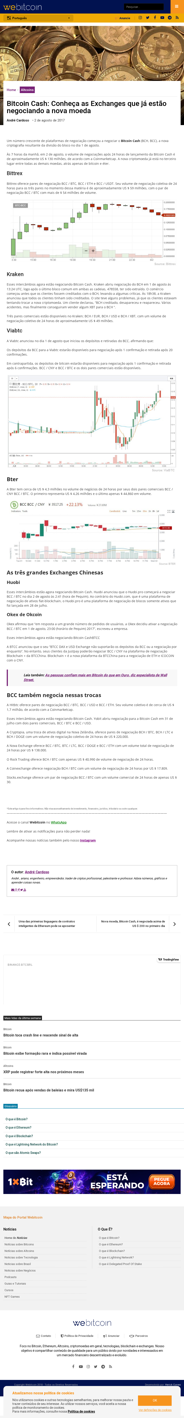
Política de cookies (81, 1411)
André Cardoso (37, 872)
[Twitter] (147, 18)
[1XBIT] (92, 1182)
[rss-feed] (177, 18)
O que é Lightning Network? (116, 1257)
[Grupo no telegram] (169, 18)
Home (12, 89)
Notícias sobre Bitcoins (19, 1244)
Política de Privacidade (78, 1336)
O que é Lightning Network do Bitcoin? (32, 1144)
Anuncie (124, 18)
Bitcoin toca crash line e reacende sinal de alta (40, 1036)
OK (155, 1400)
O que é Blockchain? (19, 1136)
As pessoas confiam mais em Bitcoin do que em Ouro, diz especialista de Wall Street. (95, 678)
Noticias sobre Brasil (17, 1264)
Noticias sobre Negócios (20, 1270)
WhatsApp (59, 822)
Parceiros (141, 1336)
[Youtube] (162, 18)
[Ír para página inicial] (61, 7)
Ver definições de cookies (155, 1410)
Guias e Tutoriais (15, 1283)
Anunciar (113, 1336)
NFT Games (12, 1296)
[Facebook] (155, 18)
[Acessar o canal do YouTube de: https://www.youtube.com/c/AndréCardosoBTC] (25, 890)
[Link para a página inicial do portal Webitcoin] (92, 1322)
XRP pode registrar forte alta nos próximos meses (43, 1072)
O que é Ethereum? (18, 1127)
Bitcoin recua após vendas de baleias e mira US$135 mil (48, 1091)
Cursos (8, 1290)
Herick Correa (173, 1385)
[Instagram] (140, 18)
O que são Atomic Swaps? (23, 1153)
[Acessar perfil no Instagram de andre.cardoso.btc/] (16, 890)
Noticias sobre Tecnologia (21, 1257)
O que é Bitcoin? (17, 1119)
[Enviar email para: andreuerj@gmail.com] (13, 890)
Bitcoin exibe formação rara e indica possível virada (45, 1054)
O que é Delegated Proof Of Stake (120, 1264)
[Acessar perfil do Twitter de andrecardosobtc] (22, 890)
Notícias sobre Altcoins (19, 1251)
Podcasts (10, 1277)
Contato (45, 1336)
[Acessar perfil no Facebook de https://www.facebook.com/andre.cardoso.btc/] (19, 890)
